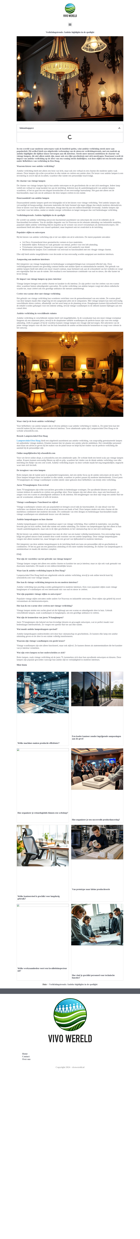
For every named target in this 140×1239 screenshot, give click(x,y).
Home (25, 1054)
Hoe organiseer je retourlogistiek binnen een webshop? (43, 813)
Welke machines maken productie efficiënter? (38, 743)
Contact (26, 1056)
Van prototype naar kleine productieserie (91, 889)
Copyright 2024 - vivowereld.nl (70, 1067)
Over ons (26, 1059)
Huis (45, 984)
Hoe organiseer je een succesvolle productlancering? (96, 820)
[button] (70, 24)
